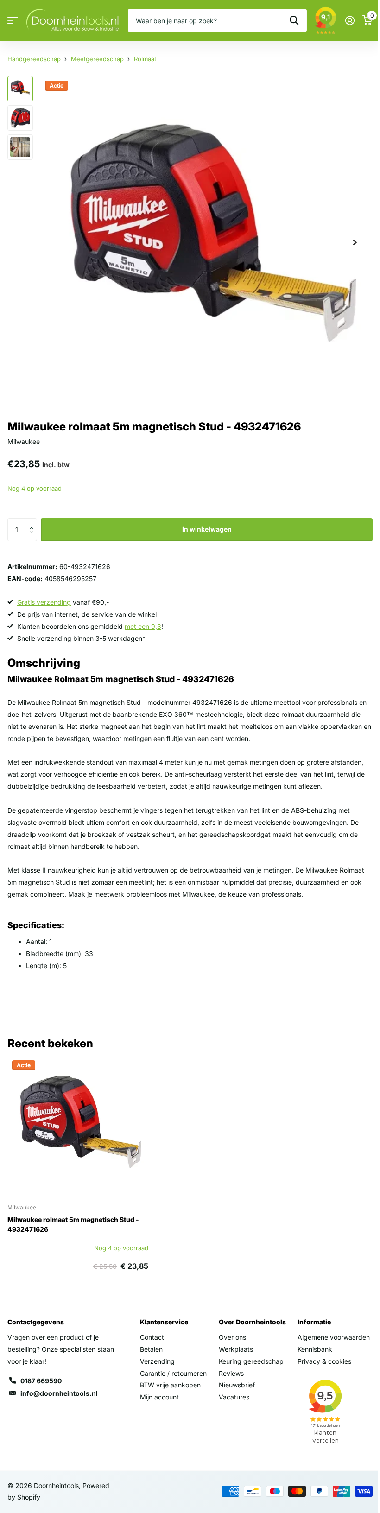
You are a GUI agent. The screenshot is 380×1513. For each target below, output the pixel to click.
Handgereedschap (34, 59)
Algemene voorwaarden (334, 1337)
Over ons (232, 1337)
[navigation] (20, 88)
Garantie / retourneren (173, 1373)
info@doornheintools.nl (59, 1393)
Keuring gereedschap (251, 1361)
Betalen (151, 1349)
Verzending (157, 1361)
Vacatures (234, 1397)
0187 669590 (41, 1381)
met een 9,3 (143, 626)
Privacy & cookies (324, 1361)
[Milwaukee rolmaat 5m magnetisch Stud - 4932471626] (77, 1126)
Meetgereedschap (97, 59)
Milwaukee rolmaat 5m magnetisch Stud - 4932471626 (73, 1224)
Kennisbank (315, 1349)
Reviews (231, 1373)
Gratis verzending (44, 602)
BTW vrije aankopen (170, 1385)
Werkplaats (236, 1349)
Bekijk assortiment (12, 21)
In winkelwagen (207, 529)
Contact (152, 1337)
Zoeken (294, 20)
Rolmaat (145, 59)
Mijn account (159, 1397)
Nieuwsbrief (237, 1385)
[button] (33, 521)
